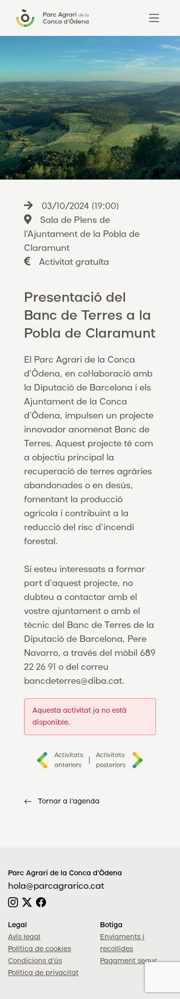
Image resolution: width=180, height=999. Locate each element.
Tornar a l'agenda (69, 801)
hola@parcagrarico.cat (56, 886)
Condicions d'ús (35, 961)
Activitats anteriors (68, 760)
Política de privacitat (43, 973)
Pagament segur (128, 961)
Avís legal (24, 937)
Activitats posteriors (111, 760)
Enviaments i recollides (122, 943)
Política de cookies (39, 949)
